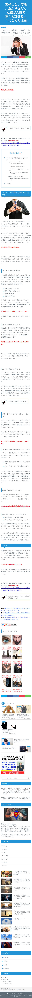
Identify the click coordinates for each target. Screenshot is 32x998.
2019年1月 (5, 849)
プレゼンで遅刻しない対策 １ (18, 163)
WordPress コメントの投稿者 (20, 798)
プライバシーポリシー (13, 993)
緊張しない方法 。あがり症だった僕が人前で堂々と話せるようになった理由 (16, 12)
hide (20, 153)
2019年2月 (5, 846)
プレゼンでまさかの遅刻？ (15, 162)
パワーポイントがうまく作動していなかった (19, 169)
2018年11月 (5, 856)
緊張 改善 (3, 27)
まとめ (8, 183)
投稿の (6, 979)
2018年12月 (5, 852)
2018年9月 (5, 862)
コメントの (7, 981)
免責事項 (21, 993)
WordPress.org (7, 983)
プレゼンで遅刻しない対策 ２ (18, 166)
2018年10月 (5, 859)
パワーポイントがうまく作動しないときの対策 (19, 173)
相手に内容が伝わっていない (16, 176)
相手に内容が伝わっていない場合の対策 (19, 179)
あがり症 (5, 957)
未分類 (5, 965)
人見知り (5, 961)
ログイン (5, 977)
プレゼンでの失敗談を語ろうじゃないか (17, 158)
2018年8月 (5, 865)
